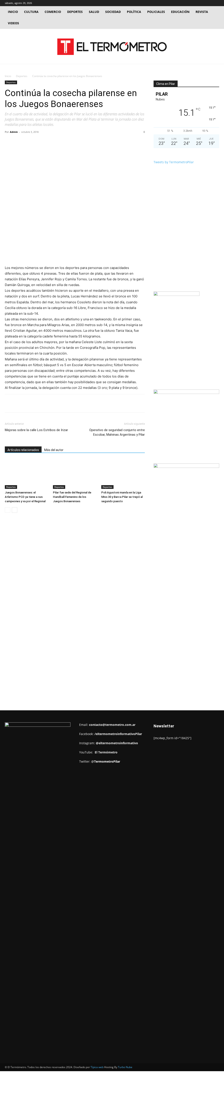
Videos (13, 23)
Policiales (156, 12)
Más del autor (53, 450)
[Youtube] (216, 3)
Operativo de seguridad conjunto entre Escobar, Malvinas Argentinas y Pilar (117, 432)
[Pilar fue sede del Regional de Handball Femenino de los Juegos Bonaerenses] (74, 474)
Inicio (13, 12)
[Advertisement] (189, 521)
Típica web (97, 1067)
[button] (195, 3)
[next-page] (14, 510)
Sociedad (113, 12)
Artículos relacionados (23, 450)
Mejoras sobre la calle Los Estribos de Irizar (36, 430)
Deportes (75, 12)
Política (134, 12)
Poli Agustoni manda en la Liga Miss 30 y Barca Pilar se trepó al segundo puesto (122, 497)
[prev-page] (7, 510)
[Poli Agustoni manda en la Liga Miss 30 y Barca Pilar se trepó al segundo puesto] (123, 474)
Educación (180, 12)
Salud (94, 12)
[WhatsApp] (65, 141)
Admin (14, 131)
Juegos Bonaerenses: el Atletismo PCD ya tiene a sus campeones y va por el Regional (25, 497)
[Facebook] (201, 3)
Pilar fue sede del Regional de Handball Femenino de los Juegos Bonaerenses (72, 497)
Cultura (31, 12)
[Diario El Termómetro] (112, 47)
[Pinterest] (55, 141)
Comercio (53, 12)
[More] (75, 141)
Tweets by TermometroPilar (174, 162)
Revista (202, 12)
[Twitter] (208, 3)
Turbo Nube (125, 1067)
